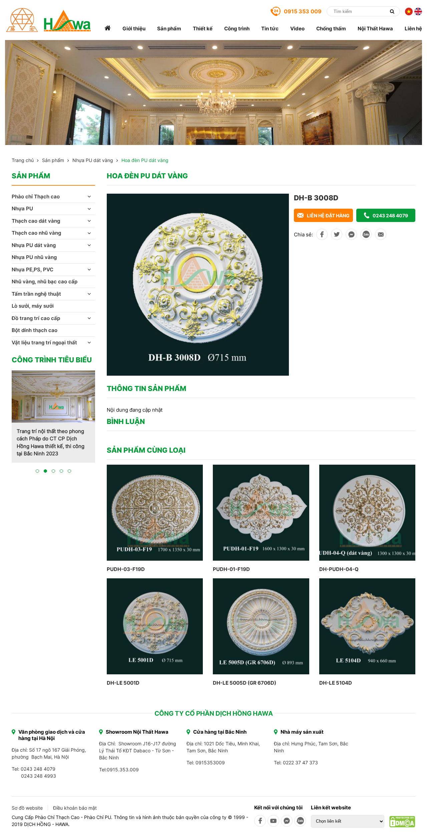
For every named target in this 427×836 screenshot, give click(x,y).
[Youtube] (273, 821)
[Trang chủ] (107, 28)
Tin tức (270, 28)
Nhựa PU (22, 208)
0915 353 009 (303, 11)
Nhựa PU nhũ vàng (34, 257)
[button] (37, 471)
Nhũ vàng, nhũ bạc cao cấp (44, 281)
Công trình (237, 28)
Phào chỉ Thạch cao (36, 196)
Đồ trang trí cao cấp (36, 318)
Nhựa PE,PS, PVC (32, 269)
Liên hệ (413, 28)
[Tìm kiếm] (392, 11)
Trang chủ (23, 160)
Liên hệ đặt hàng (328, 215)
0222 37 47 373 (300, 762)
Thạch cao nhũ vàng (36, 233)
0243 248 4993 (38, 776)
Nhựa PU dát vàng (92, 160)
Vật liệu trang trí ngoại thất (44, 342)
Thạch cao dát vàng (36, 221)
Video (297, 28)
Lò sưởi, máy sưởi (33, 306)
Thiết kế (202, 28)
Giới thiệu (133, 28)
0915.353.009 (123, 769)
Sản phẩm (169, 28)
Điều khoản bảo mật (75, 808)
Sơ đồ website (27, 808)
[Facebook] (260, 821)
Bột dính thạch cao (34, 330)
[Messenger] (287, 821)
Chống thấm (331, 28)
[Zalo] (300, 821)
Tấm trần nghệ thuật (36, 294)
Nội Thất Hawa (375, 28)
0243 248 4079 (390, 215)
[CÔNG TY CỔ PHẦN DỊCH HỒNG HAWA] (48, 20)
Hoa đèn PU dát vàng (144, 160)
